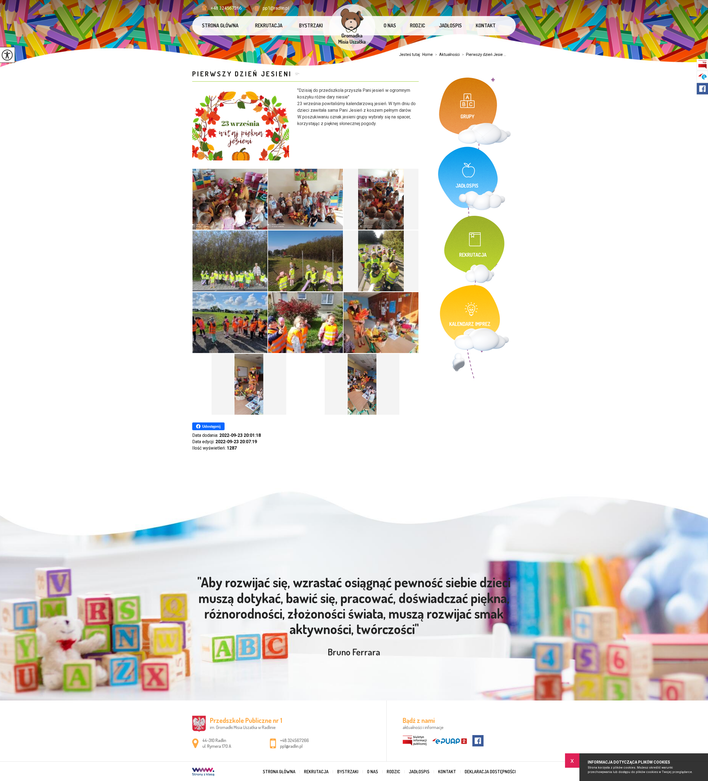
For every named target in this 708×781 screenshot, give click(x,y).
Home (427, 54)
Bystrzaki (311, 25)
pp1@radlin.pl (276, 8)
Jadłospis (450, 25)
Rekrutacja (268, 25)
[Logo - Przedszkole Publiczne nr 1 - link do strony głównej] (352, 27)
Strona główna (220, 25)
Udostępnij (211, 426)
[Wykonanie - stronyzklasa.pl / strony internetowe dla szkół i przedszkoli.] (203, 772)
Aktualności (447, 54)
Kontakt (486, 25)
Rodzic (417, 25)
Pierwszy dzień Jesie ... (484, 54)
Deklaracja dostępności (490, 771)
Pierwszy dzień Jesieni (242, 73)
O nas (390, 25)
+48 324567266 (226, 8)
